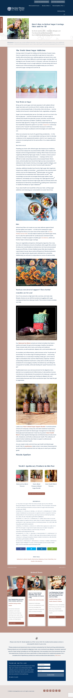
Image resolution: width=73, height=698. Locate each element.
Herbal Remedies (55, 35)
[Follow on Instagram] (50, 691)
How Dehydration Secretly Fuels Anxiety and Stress (16, 600)
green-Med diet (49, 559)
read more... (13, 623)
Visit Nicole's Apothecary (36, 493)
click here (58, 655)
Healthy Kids (32, 599)
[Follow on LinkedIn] (47, 691)
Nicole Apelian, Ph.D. (58, 5)
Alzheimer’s (20, 559)
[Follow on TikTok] (59, 691)
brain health (28, 559)
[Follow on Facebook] (44, 691)
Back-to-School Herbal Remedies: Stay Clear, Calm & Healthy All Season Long (36, 595)
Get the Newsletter (58, 1)
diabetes (41, 559)
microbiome (44, 237)
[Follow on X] (56, 691)
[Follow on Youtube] (53, 691)
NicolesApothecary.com (45, 33)
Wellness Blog (61, 11)
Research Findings (57, 601)
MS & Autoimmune (34, 5)
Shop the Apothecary (41, 1)
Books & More (45, 5)
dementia (35, 559)
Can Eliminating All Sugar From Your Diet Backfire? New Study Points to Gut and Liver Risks (56, 595)
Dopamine (46, 124)
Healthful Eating (44, 35)
